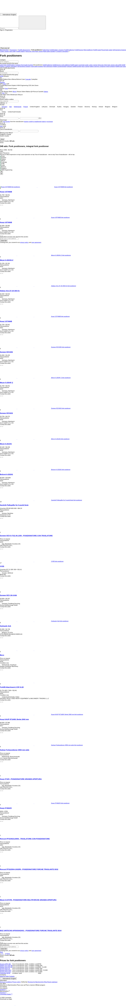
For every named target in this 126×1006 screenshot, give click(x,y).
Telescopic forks (30, 51)
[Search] (32, 22)
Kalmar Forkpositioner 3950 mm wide (14, 750)
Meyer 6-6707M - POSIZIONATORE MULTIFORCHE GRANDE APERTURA (28, 900)
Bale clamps (39, 51)
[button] (63, 39)
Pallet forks (45, 50)
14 (6, 953)
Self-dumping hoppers (119, 50)
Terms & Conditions (6, 982)
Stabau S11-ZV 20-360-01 (10, 291)
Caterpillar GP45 (5, 973)
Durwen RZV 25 (5, 968)
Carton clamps (4, 51)
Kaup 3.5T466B (6, 192)
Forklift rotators (20, 51)
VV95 (2, 566)
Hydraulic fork (5, 626)
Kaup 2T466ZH (6, 808)
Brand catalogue (52, 982)
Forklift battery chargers (57, 50)
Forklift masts (97, 50)
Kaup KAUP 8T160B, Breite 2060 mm (14, 719)
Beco (2, 655)
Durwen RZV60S (6, 413)
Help (7, 976)
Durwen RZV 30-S (5, 970)
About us (2, 976)
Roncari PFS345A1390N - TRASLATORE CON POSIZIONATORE (25, 839)
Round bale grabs (106, 50)
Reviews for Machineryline (36, 982)
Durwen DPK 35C (5, 964)
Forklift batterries (69, 50)
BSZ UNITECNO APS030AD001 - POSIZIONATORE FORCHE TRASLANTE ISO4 (30, 930)
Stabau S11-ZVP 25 (6, 967)
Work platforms (88, 50)
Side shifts (12, 51)
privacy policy (24, 242)
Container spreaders (62, 51)
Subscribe (4, 240)
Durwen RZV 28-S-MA (8, 595)
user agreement (36, 242)
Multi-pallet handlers (49, 51)
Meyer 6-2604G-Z (6, 260)
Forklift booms (79, 50)
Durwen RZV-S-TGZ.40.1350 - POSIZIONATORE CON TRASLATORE (26, 536)
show (2, 139)
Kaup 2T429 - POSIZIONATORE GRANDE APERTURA (21, 779)
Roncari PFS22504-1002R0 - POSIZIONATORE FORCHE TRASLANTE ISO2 (29, 869)
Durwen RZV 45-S (5, 971)
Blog (45, 982)
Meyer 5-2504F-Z (6, 382)
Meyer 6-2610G (6, 444)
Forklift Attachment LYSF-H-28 (12, 687)
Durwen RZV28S (6, 352)
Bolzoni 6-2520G (6, 474)
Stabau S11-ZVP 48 (6, 965)
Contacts (11, 976)
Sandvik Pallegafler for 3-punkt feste (14, 505)
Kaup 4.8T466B (6, 222)
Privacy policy (16, 982)
